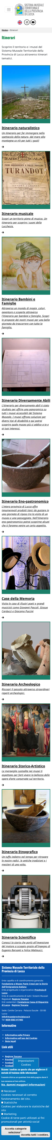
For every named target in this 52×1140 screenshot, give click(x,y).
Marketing (10, 1114)
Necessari (10, 1091)
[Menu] (9, 9)
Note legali (10, 1041)
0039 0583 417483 (14, 1019)
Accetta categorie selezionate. (16, 1130)
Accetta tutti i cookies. (35, 1134)
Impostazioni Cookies (26, 1062)
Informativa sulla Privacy (17, 1035)
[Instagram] (26, 22)
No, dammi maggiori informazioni (23, 1084)
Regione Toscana (20, 999)
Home (5, 30)
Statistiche (10, 1102)
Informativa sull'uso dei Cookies (21, 1038)
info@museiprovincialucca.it (16, 1016)
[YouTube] (33, 22)
